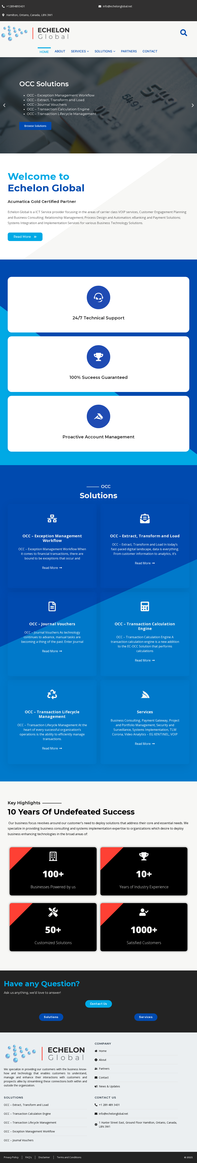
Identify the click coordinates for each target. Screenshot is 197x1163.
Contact (150, 51)
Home (44, 52)
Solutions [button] (103, 51)
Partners (129, 51)
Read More (50, 568)
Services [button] (78, 51)
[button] (183, 32)
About (60, 51)
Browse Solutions (35, 126)
